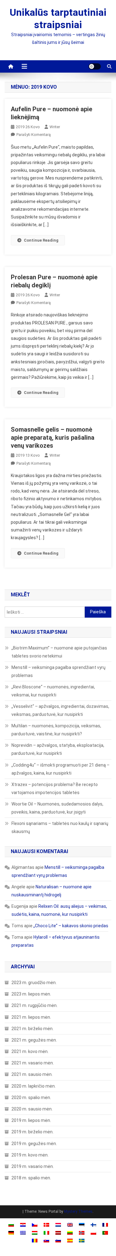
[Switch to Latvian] (58, 1232)
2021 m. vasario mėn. (32, 1062)
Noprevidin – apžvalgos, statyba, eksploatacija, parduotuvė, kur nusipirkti (57, 749)
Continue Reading (41, 240)
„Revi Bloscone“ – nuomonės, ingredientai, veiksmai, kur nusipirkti (53, 690)
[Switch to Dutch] (58, 1225)
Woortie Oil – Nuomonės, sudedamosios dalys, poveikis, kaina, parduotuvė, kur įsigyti (57, 807)
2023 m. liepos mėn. (31, 994)
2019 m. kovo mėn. (30, 1154)
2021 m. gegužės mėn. (34, 1040)
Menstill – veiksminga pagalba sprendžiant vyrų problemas (58, 671)
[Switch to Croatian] (23, 1225)
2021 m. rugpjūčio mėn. (34, 1005)
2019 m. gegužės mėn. (34, 1143)
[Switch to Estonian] (82, 1225)
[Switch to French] (105, 1225)
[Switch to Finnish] (93, 1225)
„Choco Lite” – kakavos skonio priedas (70, 925)
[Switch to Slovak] (46, 1240)
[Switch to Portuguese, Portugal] (105, 1232)
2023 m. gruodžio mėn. (34, 982)
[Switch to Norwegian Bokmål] (82, 1232)
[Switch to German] (11, 1232)
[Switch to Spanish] (70, 1240)
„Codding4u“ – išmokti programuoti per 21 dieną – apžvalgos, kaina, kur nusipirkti (60, 769)
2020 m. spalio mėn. (31, 1097)
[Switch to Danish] (46, 1225)
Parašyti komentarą (33, 134)
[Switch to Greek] (23, 1232)
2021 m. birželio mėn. (32, 1028)
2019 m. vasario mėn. (32, 1166)
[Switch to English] (70, 1225)
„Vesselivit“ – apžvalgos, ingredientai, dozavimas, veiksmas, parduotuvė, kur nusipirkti (60, 710)
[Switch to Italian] (46, 1232)
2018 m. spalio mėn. (31, 1177)
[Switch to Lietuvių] (70, 1232)
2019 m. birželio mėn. (32, 1131)
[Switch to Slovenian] (58, 1240)
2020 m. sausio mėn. (32, 1108)
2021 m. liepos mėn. (31, 1017)
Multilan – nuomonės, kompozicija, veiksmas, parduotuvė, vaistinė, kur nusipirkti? (56, 729)
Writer (54, 127)
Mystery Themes (78, 1211)
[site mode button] (94, 66)
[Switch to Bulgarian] (11, 1225)
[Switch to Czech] (35, 1225)
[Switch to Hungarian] (35, 1232)
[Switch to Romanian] (35, 1240)
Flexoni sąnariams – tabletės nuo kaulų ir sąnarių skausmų (59, 827)
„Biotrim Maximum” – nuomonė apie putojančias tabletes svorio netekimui (59, 651)
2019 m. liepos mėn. (31, 1120)
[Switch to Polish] (93, 1232)
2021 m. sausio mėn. (32, 1074)
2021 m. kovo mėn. (30, 1051)
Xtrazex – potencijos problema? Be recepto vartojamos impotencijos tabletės (54, 788)
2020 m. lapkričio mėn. (33, 1086)
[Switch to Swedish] (82, 1240)
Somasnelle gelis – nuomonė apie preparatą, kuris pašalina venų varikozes (52, 437)
